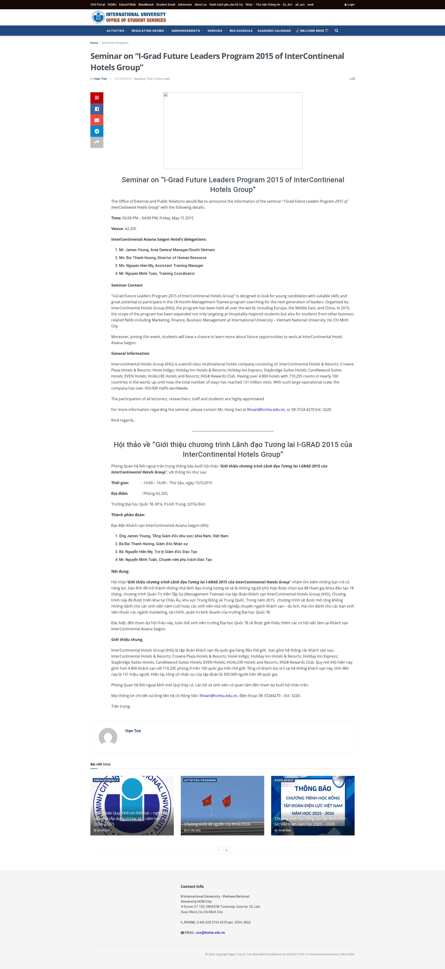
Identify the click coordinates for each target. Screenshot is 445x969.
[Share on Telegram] (96, 131)
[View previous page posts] (218, 850)
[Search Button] (336, 31)
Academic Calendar (274, 30)
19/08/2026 (284, 830)
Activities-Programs (115, 43)
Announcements (186, 30)
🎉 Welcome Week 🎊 (312, 30)
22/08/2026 (103, 830)
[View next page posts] (226, 850)
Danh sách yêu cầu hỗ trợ (226, 4)
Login (351, 4)
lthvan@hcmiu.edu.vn (266, 409)
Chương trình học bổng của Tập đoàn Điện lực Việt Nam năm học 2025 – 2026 (310, 821)
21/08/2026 (193, 830)
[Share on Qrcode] (96, 97)
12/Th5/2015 (123, 78)
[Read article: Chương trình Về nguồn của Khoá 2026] (222, 805)
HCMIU (112, 4)
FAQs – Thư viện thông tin (263, 4)
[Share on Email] (96, 120)
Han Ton (100, 78)
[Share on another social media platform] (96, 142)
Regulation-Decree (148, 30)
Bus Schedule (241, 30)
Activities (115, 30)
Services (214, 30)
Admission (185, 4)
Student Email (165, 4)
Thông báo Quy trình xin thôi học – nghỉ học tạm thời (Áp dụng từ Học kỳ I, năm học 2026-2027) (131, 818)
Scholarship (284, 780)
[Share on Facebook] (96, 109)
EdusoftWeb (127, 4)
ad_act (300, 4)
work (311, 4)
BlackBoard (146, 4)
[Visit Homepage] (128, 17)
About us (201, 4)
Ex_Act (287, 4)
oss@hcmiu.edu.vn (210, 932)
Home (94, 43)
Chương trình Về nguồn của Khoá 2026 (217, 824)
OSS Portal (97, 4)
